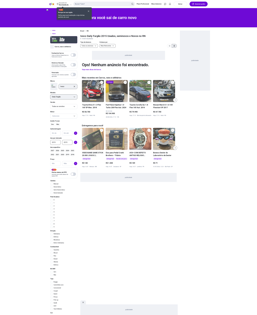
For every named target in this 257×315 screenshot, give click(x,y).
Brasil (82, 31)
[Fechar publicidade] (83, 302)
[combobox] (104, 4)
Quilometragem (55, 129)
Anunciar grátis (200, 4)
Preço (52, 159)
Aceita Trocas (55, 121)
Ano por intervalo (56, 138)
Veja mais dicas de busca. (91, 69)
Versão (52, 102)
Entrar (180, 4)
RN (88, 31)
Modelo (53, 92)
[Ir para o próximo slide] (175, 100)
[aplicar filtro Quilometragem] (75, 133)
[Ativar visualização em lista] (169, 46)
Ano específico (55, 147)
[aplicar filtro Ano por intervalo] (75, 142)
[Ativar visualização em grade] (174, 46)
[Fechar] (88, 11)
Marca (52, 81)
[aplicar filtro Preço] (75, 163)
